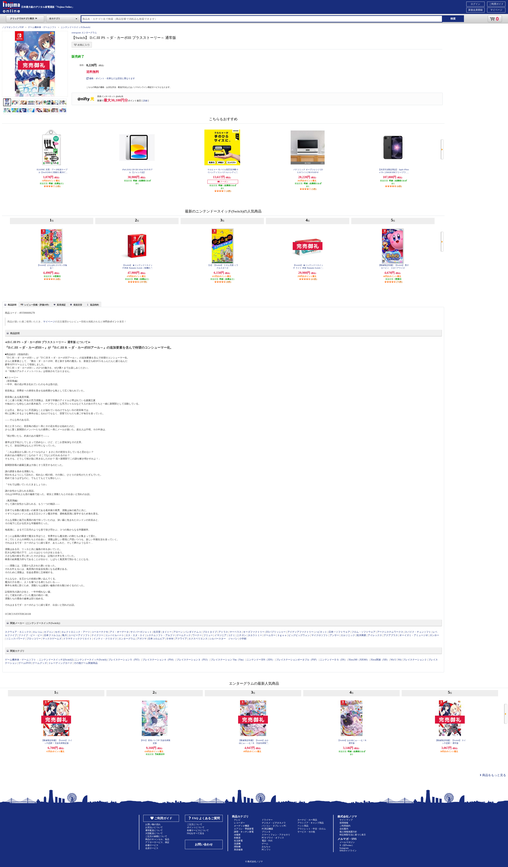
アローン (178, 632)
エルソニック (348, 635)
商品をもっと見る (493, 775)
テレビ (237, 820)
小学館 (242, 638)
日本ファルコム (52, 635)
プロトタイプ (210, 632)
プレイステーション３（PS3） (193, 659)
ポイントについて (195, 827)
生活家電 (238, 840)
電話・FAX (267, 840)
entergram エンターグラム (84, 32)
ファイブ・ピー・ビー (30, 635)
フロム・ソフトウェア (363, 632)
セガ (57, 632)
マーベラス (235, 632)
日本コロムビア (156, 638)
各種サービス (151, 845)
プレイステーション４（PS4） (158, 659)
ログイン (475, 4)
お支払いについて (154, 827)
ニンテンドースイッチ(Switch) (75, 27)
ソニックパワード (15, 638)
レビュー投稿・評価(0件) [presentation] (36, 305)
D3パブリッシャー (276, 632)
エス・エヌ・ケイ (135, 635)
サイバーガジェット (141, 632)
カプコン (48, 632)
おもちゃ (266, 846)
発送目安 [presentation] (77, 305)
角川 (64, 635)
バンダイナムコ (192, 632)
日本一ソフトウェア (339, 632)
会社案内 (344, 829)
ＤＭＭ (169, 638)
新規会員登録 (475, 10)
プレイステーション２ (415, 659)
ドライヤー (267, 820)
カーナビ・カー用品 (307, 820)
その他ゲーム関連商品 (86, 663)
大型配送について (154, 833)
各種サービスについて (198, 830)
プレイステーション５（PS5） (124, 659)
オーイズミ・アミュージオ (413, 635)
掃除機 (237, 846)
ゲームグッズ (40, 663)
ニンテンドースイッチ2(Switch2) (56, 659)
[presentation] (10, 304)
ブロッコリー (34, 638)
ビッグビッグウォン (299, 635)
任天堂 (157, 632)
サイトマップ (346, 820)
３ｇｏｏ (282, 635)
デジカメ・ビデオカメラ (274, 823)
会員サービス (151, 848)
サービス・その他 (306, 831)
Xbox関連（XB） (380, 659)
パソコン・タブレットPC (274, 826)
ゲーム (265, 843)
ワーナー (197, 635)
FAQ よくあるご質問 (206, 818)
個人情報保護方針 (348, 831)
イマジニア (220, 635)
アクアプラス (391, 635)
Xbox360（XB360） (358, 659)
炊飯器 (237, 837)
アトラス (223, 632)
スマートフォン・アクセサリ (276, 834)
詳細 (145, 100)
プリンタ (266, 831)
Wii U (393, 659)
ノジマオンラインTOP (13, 27)
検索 (453, 18)
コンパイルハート (114, 635)
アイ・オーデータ (119, 632)
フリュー (208, 635)
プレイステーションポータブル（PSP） (297, 659)
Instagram (344, 848)
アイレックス (375, 635)
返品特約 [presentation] (94, 305)
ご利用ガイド (496, 4)
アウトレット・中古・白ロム (311, 829)
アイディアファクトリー (300, 632)
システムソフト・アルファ (160, 635)
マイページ (496, 10)
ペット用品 (302, 826)
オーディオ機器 (241, 826)
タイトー (167, 632)
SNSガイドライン (348, 850)
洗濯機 (237, 843)
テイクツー (97, 635)
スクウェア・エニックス (18, 632)
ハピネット (321, 632)
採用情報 (344, 823)
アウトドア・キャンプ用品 (310, 823)
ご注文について (194, 824)
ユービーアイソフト (79, 635)
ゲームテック (183, 635)
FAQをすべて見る (195, 833)
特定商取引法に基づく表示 (353, 834)
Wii (399, 659)
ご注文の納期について (156, 836)
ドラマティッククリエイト (77, 638)
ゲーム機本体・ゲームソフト (42, 27)
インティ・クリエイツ (105, 638)
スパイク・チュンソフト (418, 632)
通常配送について (154, 830)
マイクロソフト (319, 635)
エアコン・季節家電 (244, 829)
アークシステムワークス (390, 632)
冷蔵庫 (237, 834)
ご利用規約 (345, 826)
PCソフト (266, 849)
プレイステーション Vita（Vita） (228, 659)
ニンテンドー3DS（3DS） (260, 659)
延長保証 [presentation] (61, 305)
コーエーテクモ (99, 632)
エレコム (37, 632)
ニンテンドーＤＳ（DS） (333, 659)
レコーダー (239, 823)
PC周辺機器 (267, 829)
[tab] (10, 304)
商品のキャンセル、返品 (157, 839)
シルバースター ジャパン (223, 638)
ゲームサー (270, 635)
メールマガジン (347, 842)
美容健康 (238, 849)
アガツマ (141, 638)
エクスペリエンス (198, 638)
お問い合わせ (204, 844)
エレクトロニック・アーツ (75, 632)
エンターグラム (127, 638)
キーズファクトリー (254, 632)
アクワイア (181, 638)
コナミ (231, 635)
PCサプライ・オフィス (273, 837)
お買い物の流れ (153, 824)
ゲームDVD (24, 663)
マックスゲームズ (52, 638)
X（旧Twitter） (347, 845)
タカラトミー (255, 635)
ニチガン (241, 635)
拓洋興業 (361, 635)
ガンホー (434, 635)
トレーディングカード (60, 663)
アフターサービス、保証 (157, 842)
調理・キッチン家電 (244, 831)
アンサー (334, 635)
